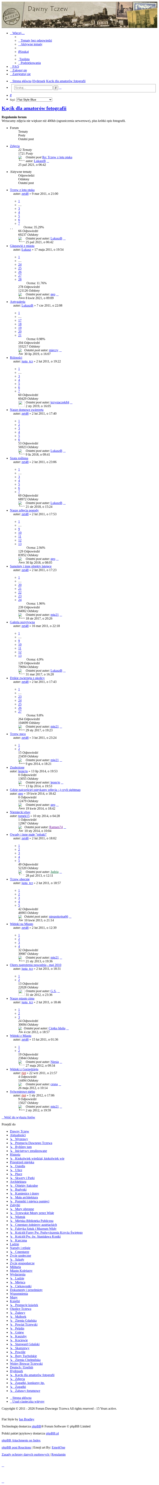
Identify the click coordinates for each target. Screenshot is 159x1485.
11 (19, 536)
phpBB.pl (52, 1433)
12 (20, 540)
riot (24, 1073)
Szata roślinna (19, 458)
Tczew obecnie (20, 879)
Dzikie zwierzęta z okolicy (27, 678)
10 (20, 532)
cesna (54, 1084)
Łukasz (26, 249)
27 (20, 275)
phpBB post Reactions (16, 1447)
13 (20, 544)
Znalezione (17, 767)
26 (20, 272)
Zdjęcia (15, 146)
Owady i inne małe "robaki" (28, 834)
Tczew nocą (18, 734)
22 (20, 592)
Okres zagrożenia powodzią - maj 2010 (35, 965)
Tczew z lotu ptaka (22, 190)
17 (20, 320)
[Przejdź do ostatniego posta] (64, 238)
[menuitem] (35, 40)
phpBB (36, 1426)
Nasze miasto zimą (22, 998)
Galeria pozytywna (22, 622)
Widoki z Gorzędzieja (24, 1069)
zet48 (25, 193)
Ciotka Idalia (57, 1028)
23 (20, 596)
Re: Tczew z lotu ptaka (57, 157)
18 (20, 324)
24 (20, 264)
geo (53, 294)
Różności (16, 357)
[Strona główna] (79, 15)
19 (20, 328)
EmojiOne (58, 1447)
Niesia (55, 1062)
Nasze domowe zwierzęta (26, 410)
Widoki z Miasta (20, 1035)
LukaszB (40, 161)
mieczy (53, 350)
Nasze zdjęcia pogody (24, 510)
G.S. (54, 991)
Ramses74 (56, 827)
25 (20, 268)
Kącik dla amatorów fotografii (34, 108)
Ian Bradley (26, 1419)
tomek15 (24, 816)
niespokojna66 (58, 916)
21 (20, 335)
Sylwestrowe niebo (22, 1091)
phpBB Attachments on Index (21, 1440)
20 (20, 331)
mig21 (55, 614)
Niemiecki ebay (20, 812)
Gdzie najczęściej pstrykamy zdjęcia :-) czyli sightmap (45, 790)
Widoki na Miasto (21, 924)
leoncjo (23, 771)
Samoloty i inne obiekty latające (31, 566)
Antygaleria (17, 301)
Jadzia (55, 872)
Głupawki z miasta (22, 246)
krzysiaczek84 (60, 402)
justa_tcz (27, 361)
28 (20, 279)
